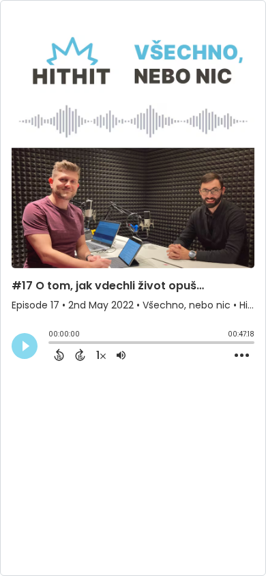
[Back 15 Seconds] (59, 355)
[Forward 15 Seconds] (80, 355)
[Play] (25, 346)
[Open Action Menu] (241, 355)
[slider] (52, 344)
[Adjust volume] (121, 355)
